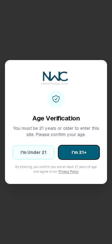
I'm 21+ (79, 152)
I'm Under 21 (33, 152)
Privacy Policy (68, 172)
